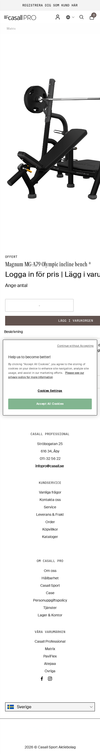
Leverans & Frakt (50, 514)
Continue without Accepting (75, 345)
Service (50, 507)
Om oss (50, 570)
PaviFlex (50, 656)
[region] (50, 377)
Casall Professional (50, 641)
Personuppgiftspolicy (50, 600)
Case (50, 593)
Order (50, 522)
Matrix (11, 29)
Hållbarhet (50, 578)
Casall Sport (50, 585)
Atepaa (50, 663)
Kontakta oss (50, 499)
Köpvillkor (50, 529)
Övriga (50, 671)
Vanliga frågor (50, 492)
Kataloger (50, 536)
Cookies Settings (50, 391)
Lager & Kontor (50, 615)
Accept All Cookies (50, 404)
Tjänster (50, 607)
